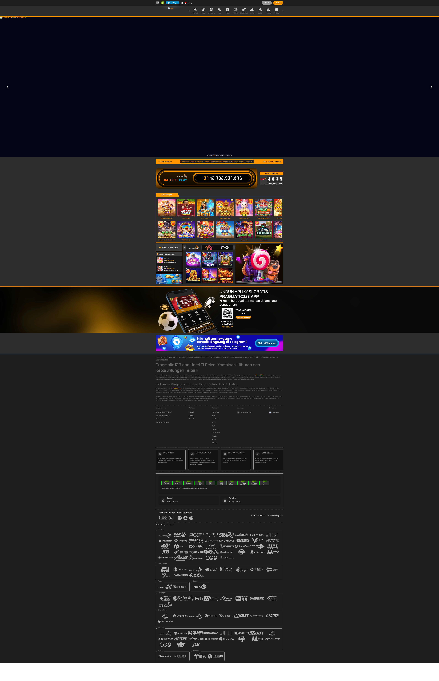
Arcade (252, 13)
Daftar (278, 3)
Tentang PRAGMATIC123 (163, 412)
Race (219, 13)
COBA (194, 257)
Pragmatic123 (259, 375)
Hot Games (195, 13)
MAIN (168, 208)
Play (183, 180)
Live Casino (211, 13)
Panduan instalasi (243, 317)
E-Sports (268, 13)
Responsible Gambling (163, 415)
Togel (227, 13)
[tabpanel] (219, 87)
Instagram (276, 412)
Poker (260, 13)
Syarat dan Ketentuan (162, 422)
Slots (203, 13)
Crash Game (244, 13)
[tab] (193, 247)
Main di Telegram (173, 3)
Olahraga (236, 13)
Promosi (276, 13)
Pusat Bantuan (160, 419)
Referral (191, 419)
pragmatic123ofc (246, 412)
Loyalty (191, 415)
